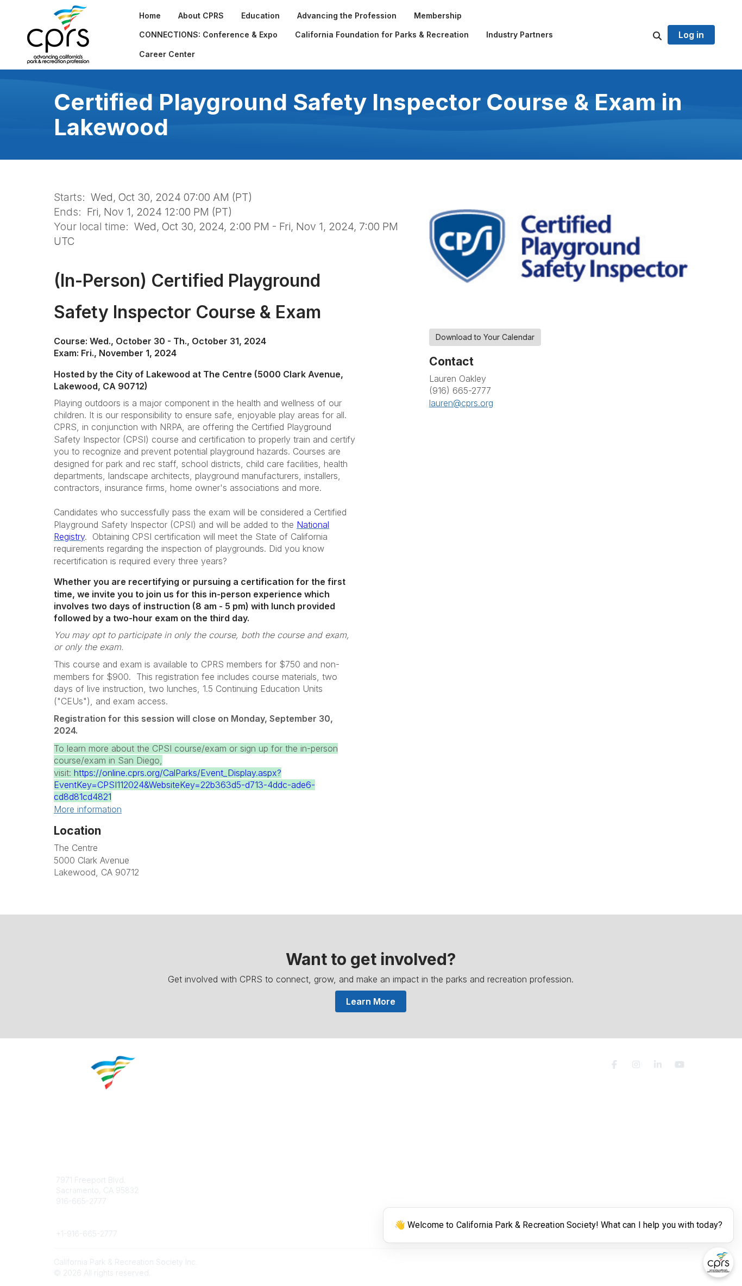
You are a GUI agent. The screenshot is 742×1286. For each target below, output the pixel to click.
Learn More (370, 1001)
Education (232, 1190)
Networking (404, 1179)
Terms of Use (562, 1184)
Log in (691, 34)
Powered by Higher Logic (642, 1261)
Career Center (240, 1201)
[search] (643, 35)
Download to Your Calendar (485, 337)
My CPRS (400, 1201)
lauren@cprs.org (461, 403)
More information (88, 809)
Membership (406, 1190)
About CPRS (236, 1179)
